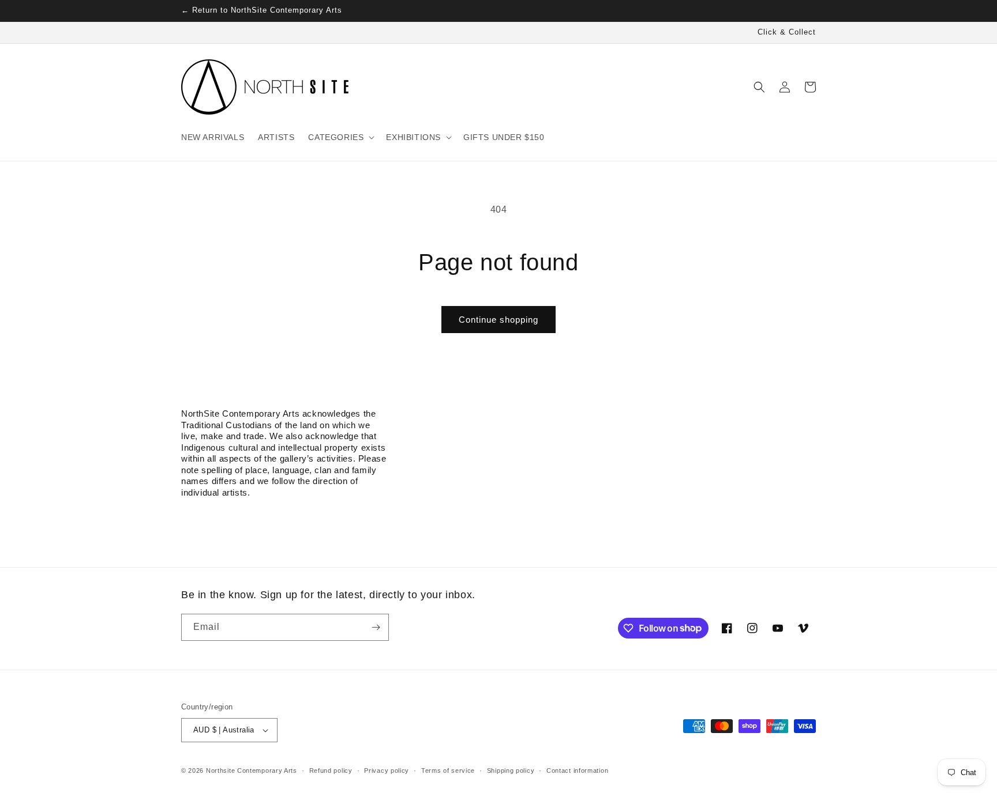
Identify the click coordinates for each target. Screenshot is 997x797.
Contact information (577, 770)
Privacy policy (386, 770)
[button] (340, 137)
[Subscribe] (375, 627)
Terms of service (448, 770)
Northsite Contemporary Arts (251, 770)
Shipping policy (511, 770)
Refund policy (331, 770)
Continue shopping (498, 319)
